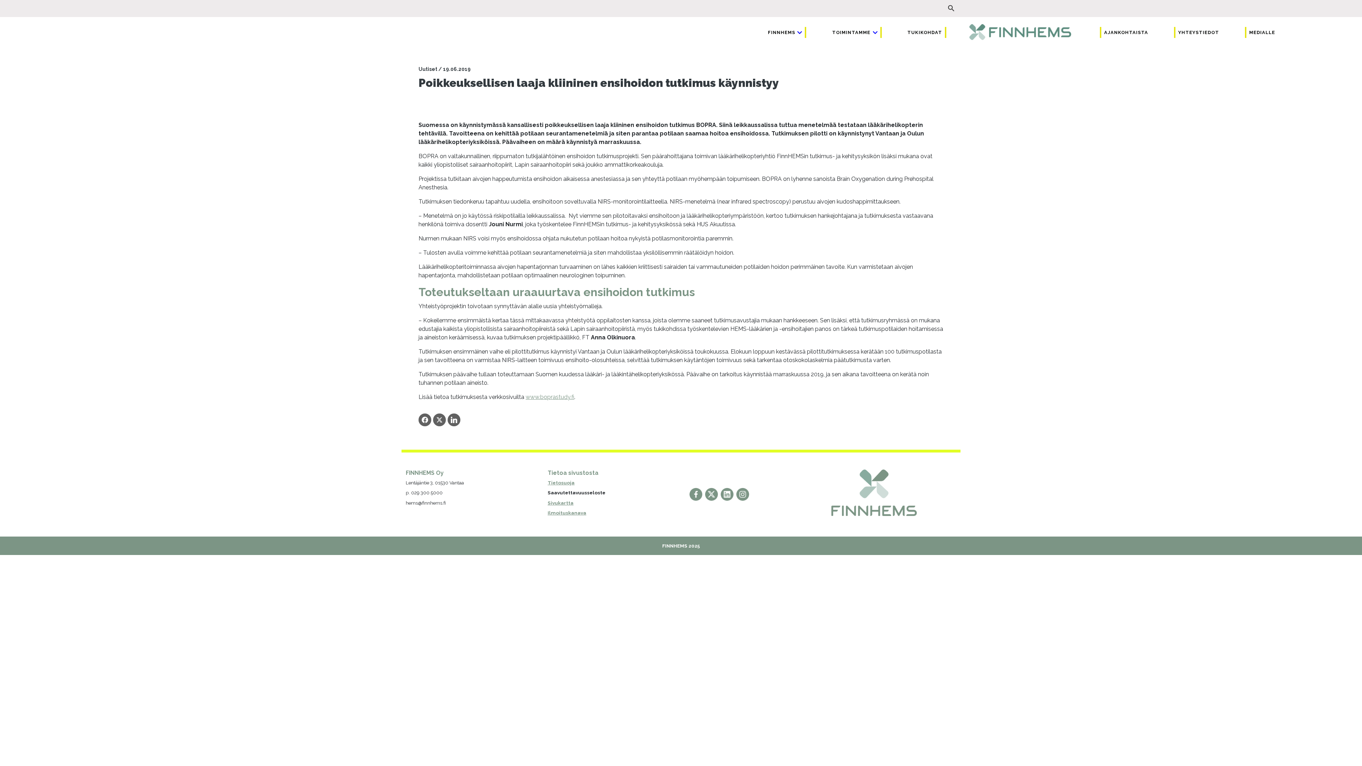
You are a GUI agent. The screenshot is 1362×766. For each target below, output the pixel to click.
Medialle (1262, 32)
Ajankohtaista (1126, 32)
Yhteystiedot (1198, 32)
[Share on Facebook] (425, 419)
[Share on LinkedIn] (454, 419)
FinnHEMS (781, 32)
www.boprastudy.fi (550, 397)
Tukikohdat (924, 32)
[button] (951, 8)
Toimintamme (851, 32)
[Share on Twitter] (439, 419)
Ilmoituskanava (567, 513)
